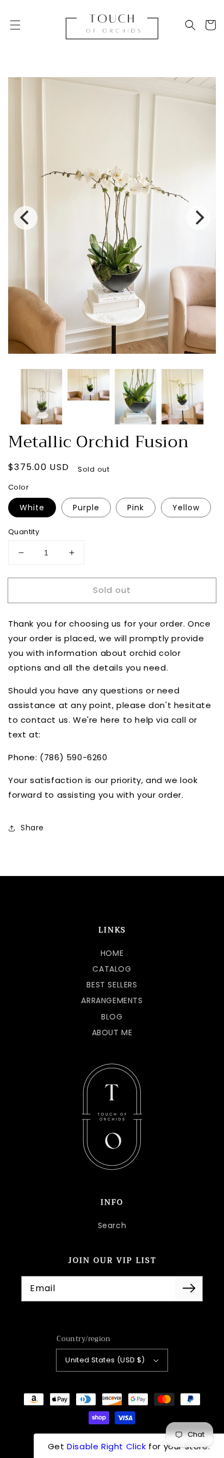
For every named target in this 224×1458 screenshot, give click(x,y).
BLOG (111, 1016)
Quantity (23, 532)
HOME (112, 953)
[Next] (198, 218)
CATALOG (111, 968)
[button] (15, 25)
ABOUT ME (112, 1032)
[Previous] (26, 218)
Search (112, 1225)
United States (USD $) (105, 1360)
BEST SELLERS (111, 984)
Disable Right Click (106, 1446)
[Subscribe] (188, 1288)
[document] (112, 217)
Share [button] (32, 827)
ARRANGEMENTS (111, 1000)
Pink (135, 507)
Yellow (186, 507)
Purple (86, 507)
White (32, 507)
